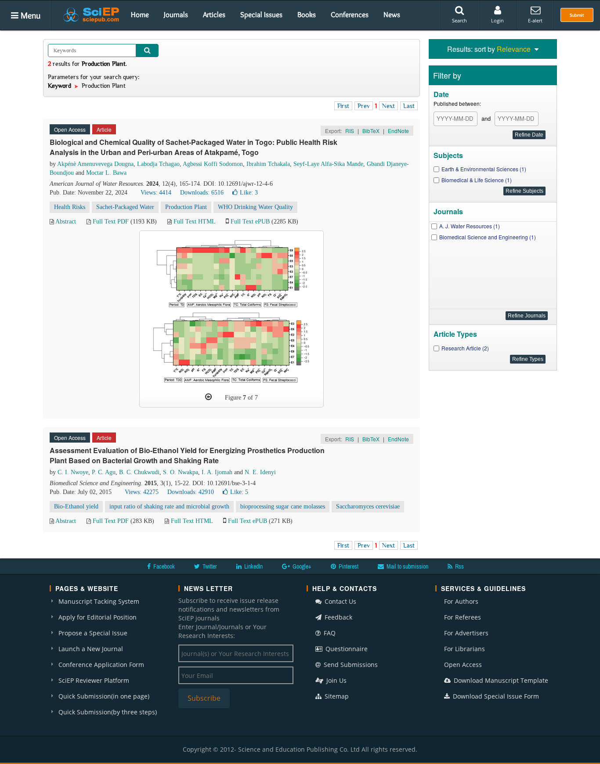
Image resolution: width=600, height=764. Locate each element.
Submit (577, 15)
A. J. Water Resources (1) (469, 226)
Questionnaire (346, 649)
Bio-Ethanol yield (76, 506)
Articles (214, 14)
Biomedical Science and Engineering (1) (487, 237)
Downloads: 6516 (202, 192)
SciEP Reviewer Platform (93, 680)
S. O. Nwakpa (180, 472)
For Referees (462, 617)
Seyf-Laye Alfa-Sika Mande (328, 164)
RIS (349, 130)
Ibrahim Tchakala (268, 164)
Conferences (350, 14)
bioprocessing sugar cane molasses (282, 506)
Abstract (65, 221)
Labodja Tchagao (158, 164)
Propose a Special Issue (92, 633)
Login (497, 20)
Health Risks (69, 207)
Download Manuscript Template (500, 680)
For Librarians (464, 649)
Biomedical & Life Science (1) (476, 180)
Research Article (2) (465, 348)
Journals (176, 14)
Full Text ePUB (250, 221)
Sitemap (336, 696)
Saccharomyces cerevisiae (368, 506)
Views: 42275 (142, 492)
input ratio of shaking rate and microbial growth (169, 506)
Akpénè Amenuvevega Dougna (95, 164)
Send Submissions (350, 664)
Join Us (336, 680)
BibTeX (371, 130)
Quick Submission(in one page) (103, 696)
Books (306, 14)
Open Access (463, 664)
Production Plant (186, 207)
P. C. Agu (104, 472)
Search (459, 20)
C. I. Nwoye (73, 472)
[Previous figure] (208, 397)
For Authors (461, 601)
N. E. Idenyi (260, 472)
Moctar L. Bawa (106, 172)
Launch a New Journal (90, 649)
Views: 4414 (156, 192)
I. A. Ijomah (217, 472)
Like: (249, 192)
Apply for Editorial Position (97, 617)
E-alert (535, 20)
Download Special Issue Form (495, 696)
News (391, 14)
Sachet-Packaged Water (125, 207)
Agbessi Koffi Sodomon (213, 164)
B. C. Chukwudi (139, 472)
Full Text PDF (111, 221)
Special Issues (261, 14)
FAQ (329, 633)
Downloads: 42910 (190, 492)
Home (140, 14)
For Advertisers (466, 633)
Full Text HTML (194, 221)
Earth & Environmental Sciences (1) (483, 169)
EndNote (398, 130)
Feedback (337, 617)
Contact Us (339, 601)
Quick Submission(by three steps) (107, 712)
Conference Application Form (101, 664)
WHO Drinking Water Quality (255, 207)
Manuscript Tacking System (98, 601)
